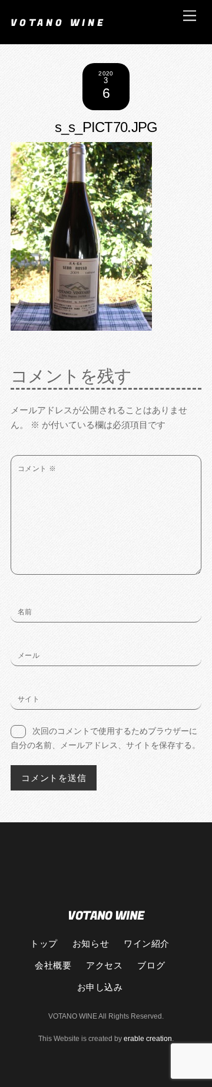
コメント (37, 469)
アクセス (104, 965)
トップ (44, 943)
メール (28, 655)
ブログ (151, 965)
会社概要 (53, 965)
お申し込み (100, 987)
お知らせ (90, 943)
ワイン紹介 (147, 943)
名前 (25, 612)
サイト (28, 699)
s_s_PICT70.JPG (106, 127)
